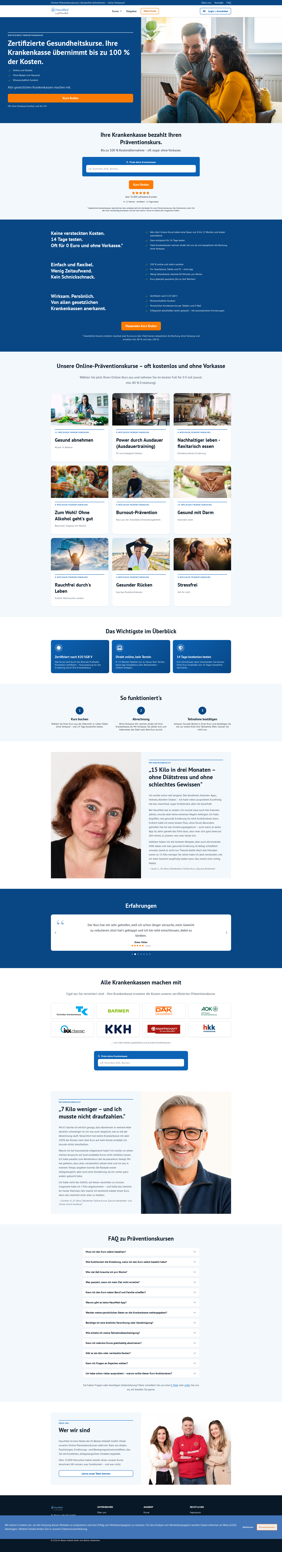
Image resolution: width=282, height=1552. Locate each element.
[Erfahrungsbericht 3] (138, 954)
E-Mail (174, 1385)
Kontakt (219, 2)
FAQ (229, 2)
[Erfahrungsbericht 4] (141, 954)
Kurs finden (70, 98)
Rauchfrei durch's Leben (73, 588)
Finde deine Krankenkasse (142, 162)
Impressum (195, 1512)
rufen (187, 1385)
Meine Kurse (150, 10)
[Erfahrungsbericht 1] (132, 954)
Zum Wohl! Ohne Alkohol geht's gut (74, 515)
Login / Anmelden (218, 11)
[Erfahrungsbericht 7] (150, 954)
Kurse (115, 11)
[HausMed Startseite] (60, 11)
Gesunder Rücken (134, 585)
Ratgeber (131, 11)
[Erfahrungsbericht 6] (147, 954)
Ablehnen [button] (248, 1527)
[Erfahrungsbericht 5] (144, 954)
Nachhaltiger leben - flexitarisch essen (199, 443)
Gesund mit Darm (196, 512)
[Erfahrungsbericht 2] (135, 954)
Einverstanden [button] (267, 1527)
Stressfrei (187, 585)
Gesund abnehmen (74, 440)
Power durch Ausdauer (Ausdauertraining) (139, 443)
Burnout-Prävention (136, 512)
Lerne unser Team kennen (96, 1473)
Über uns (206, 2)
